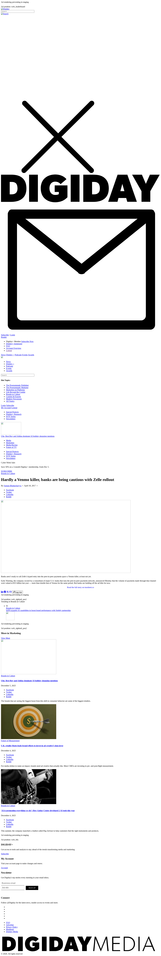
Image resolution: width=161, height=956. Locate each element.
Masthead (10, 929)
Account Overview (13, 348)
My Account (6, 408)
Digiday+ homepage (14, 344)
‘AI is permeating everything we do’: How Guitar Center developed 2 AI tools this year (38, 810)
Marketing (10, 443)
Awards (31, 355)
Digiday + (10, 355)
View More (5, 638)
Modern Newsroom (14, 399)
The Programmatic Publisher (17, 385)
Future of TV (11, 447)
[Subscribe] (80, 333)
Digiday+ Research (13, 414)
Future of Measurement (10, 741)
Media (8, 440)
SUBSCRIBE (6, 471)
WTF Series (11, 416)
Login (12, 335)
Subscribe (5, 335)
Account (4, 868)
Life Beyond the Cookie (15, 392)
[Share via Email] (10, 592)
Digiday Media (12, 932)
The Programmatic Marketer (17, 387)
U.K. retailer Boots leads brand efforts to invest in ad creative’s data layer (32, 746)
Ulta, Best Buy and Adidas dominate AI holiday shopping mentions (27, 436)
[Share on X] (8, 592)
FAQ (8, 346)
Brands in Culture (13, 394)
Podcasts (18, 355)
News (3, 355)
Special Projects (12, 412)
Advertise (10, 925)
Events (25, 355)
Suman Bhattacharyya (12, 486)
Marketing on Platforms (15, 390)
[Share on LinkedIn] (2, 592)
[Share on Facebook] (5, 592)
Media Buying (11, 445)
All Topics (10, 401)
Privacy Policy (12, 927)
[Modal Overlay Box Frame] (20, 887)
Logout (9, 350)
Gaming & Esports (13, 397)
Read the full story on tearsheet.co (80, 587)
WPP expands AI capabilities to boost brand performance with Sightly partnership (38, 610)
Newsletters (10, 419)
